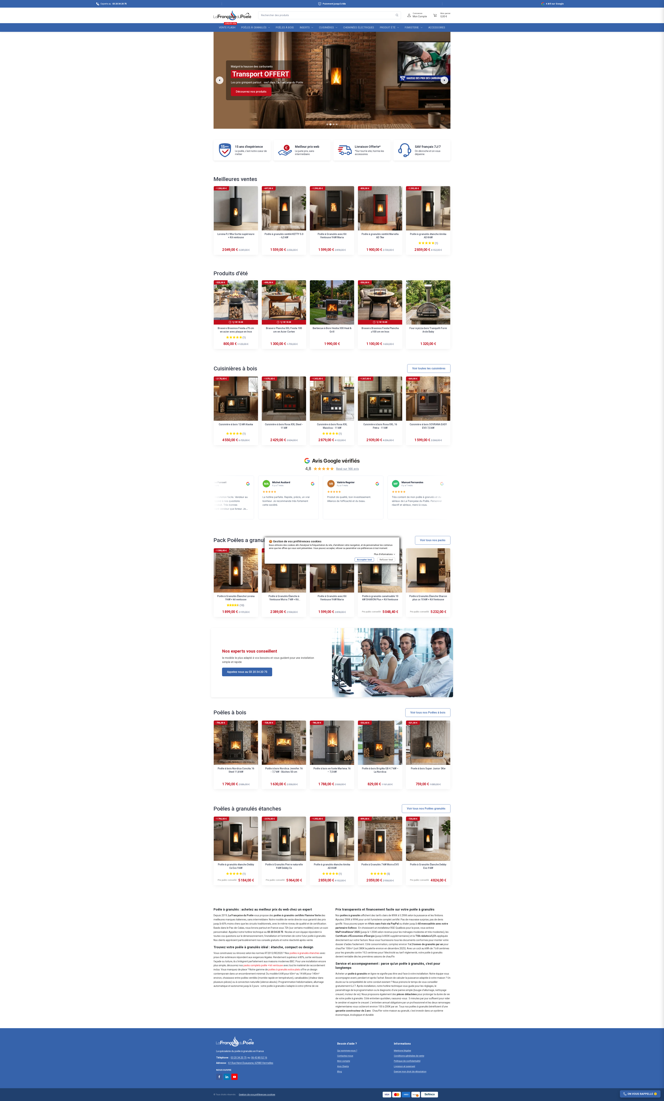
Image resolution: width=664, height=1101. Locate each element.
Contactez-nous (345, 1055)
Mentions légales (402, 1050)
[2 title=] (423, 243)
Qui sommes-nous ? (347, 1050)
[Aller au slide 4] (337, 124)
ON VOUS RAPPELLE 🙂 (642, 1093)
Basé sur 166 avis (347, 468)
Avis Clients (343, 1066)
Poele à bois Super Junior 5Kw (428, 768)
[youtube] (234, 1077)
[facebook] (219, 1077)
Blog (339, 1071)
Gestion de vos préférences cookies (257, 1094)
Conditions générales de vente (409, 1055)
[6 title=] (233, 605)
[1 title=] (419, 243)
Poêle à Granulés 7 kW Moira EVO (380, 864)
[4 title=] (429, 243)
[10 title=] (238, 605)
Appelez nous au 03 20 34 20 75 (247, 672)
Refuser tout (386, 559)
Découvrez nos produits (251, 91)
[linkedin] (227, 1077)
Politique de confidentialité (407, 1061)
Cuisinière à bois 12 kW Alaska (236, 424)
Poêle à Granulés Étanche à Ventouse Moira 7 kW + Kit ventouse (284, 599)
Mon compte (343, 1061)
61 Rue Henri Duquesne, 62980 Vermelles (250, 1063)
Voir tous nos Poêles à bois (427, 712)
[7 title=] (235, 605)
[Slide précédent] (219, 80)
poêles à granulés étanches (305, 953)
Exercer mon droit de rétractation (410, 1071)
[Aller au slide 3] (333, 124)
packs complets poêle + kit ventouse (263, 965)
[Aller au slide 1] (327, 124)
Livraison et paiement (404, 1066)
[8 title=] (236, 605)
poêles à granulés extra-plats (284, 969)
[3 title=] (426, 243)
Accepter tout (364, 559)
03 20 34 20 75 (239, 1057)
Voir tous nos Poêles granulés (426, 808)
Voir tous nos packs (432, 540)
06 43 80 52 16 (259, 1057)
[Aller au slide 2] (330, 125)
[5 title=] (433, 243)
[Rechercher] (397, 15)
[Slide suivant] (444, 80)
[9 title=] (237, 605)
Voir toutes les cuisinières (428, 368)
